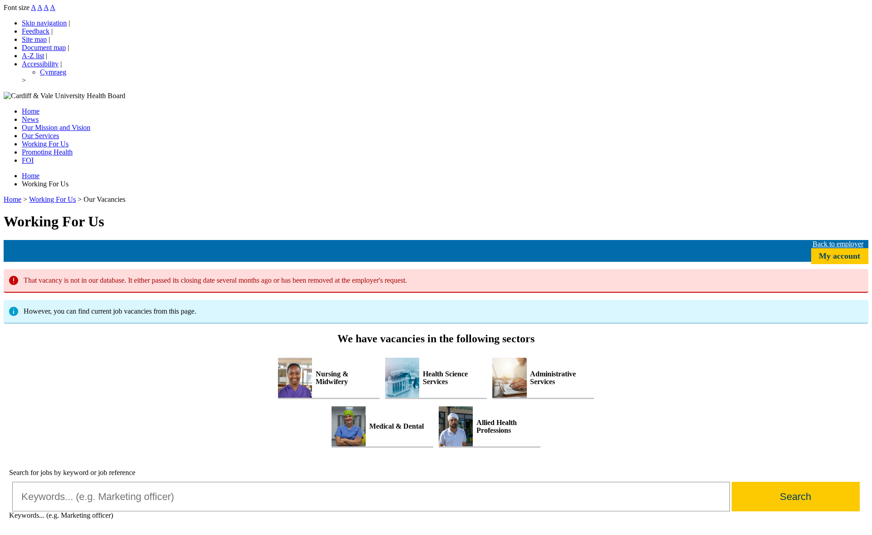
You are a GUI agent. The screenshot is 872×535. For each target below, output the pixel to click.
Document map (44, 47)
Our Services (40, 136)
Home (31, 111)
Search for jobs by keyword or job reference (72, 472)
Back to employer (838, 244)
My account (839, 255)
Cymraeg (53, 72)
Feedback (36, 31)
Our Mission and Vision (56, 127)
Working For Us (52, 199)
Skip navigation (44, 23)
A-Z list (33, 56)
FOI (28, 160)
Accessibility (40, 64)
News (30, 119)
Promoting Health (47, 152)
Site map (34, 39)
